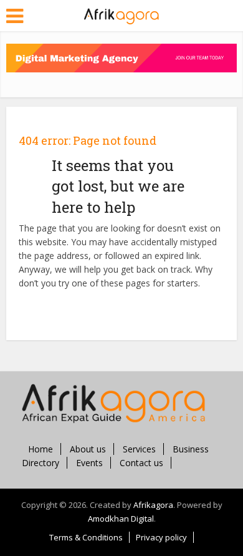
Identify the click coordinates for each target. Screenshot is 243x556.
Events (89, 463)
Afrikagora (153, 504)
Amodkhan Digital (121, 518)
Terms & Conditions (86, 537)
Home (40, 449)
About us (88, 449)
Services (139, 449)
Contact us (141, 463)
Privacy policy (161, 537)
